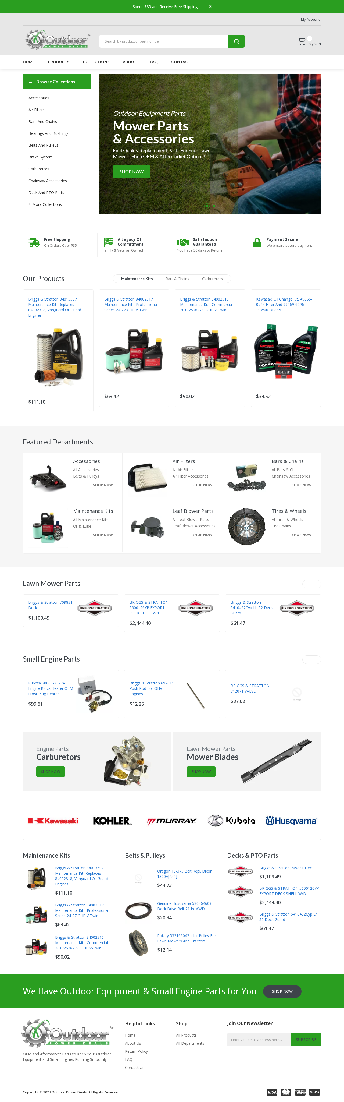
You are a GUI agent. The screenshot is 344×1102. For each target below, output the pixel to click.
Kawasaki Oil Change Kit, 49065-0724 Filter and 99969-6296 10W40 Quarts (284, 304)
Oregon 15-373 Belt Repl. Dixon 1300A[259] (184, 873)
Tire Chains (281, 525)
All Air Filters (183, 469)
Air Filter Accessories (191, 476)
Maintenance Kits (93, 511)
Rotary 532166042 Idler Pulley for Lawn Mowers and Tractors (186, 938)
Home (130, 1035)
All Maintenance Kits (90, 519)
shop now (103, 484)
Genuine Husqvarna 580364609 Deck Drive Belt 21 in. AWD (184, 906)
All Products (186, 1035)
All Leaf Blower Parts (191, 519)
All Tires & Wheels (287, 519)
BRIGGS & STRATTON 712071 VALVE (250, 688)
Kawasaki (264, 315)
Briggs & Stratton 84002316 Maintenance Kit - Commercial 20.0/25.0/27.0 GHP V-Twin (206, 304)
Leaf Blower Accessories (194, 525)
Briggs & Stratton (44, 320)
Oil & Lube (82, 526)
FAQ (128, 1059)
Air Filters (184, 461)
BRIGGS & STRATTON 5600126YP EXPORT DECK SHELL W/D (149, 608)
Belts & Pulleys (86, 476)
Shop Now (132, 171)
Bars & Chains (288, 461)
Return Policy (136, 1051)
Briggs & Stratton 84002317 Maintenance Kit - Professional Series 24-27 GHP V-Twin (131, 304)
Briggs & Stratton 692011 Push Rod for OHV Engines (152, 688)
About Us (133, 1043)
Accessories (86, 461)
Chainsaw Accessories (291, 476)
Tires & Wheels (289, 511)
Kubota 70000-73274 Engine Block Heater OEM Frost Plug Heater (50, 688)
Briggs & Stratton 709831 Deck (50, 605)
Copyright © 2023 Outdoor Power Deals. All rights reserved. (71, 1092)
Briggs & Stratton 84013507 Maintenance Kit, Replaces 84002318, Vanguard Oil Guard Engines (54, 307)
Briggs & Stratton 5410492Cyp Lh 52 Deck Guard (252, 608)
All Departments (190, 1043)
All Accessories (86, 469)
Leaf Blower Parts (193, 511)
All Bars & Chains (287, 469)
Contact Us (134, 1067)
